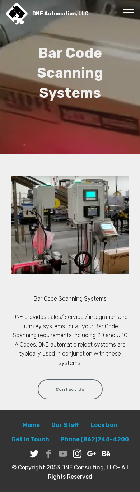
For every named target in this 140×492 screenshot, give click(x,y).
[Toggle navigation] (128, 12)
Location (103, 425)
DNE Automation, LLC (60, 13)
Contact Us (70, 389)
